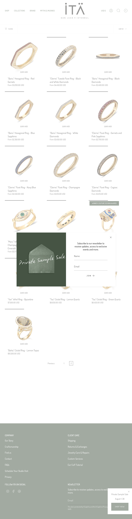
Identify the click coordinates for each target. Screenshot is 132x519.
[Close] (110, 237)
